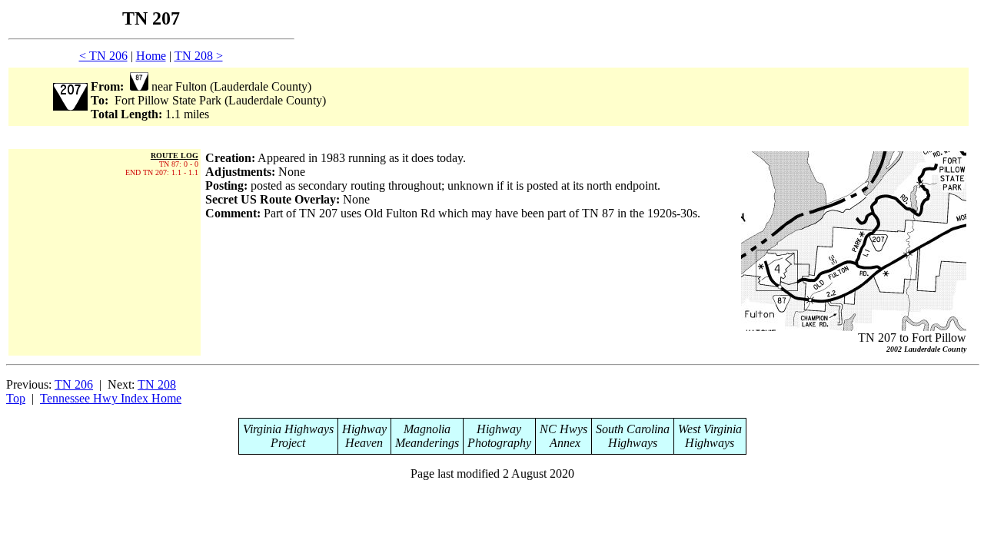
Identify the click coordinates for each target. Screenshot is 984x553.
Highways (632, 442)
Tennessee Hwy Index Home (110, 398)
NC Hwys (563, 428)
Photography (499, 442)
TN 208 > (199, 55)
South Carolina (633, 428)
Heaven (364, 442)
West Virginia (710, 428)
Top (15, 398)
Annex (563, 442)
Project (288, 442)
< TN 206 (103, 55)
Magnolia (427, 428)
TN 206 (74, 384)
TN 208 (157, 384)
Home (151, 55)
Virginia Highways (288, 428)
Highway (364, 428)
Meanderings (427, 442)
